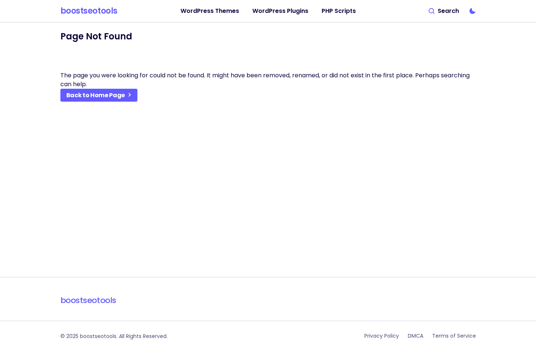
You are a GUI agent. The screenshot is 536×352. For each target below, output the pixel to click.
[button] (444, 11)
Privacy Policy (381, 335)
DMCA (415, 335)
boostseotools (89, 11)
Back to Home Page (95, 95)
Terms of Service (454, 335)
